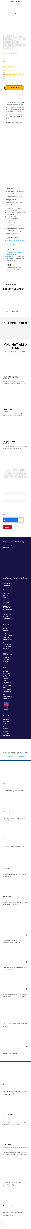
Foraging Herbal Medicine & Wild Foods (14, 74)
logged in (12, 292)
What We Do (6, 597)
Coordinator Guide (8, 726)
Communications (7, 639)
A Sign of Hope (7, 675)
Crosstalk (5, 678)
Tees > (5, 1085)
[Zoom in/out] (5, 1226)
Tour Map (5, 616)
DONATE (15, 572)
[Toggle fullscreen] (3, 1226)
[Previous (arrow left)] (0, 1228)
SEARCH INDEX (14, 87)
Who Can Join (6, 599)
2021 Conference (7, 693)
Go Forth (5, 632)
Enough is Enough (9, 442)
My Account (6, 721)
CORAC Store (6, 659)
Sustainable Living (7, 641)
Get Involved (6, 602)
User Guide (6, 725)
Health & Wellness (9, 66)
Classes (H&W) (8, 70)
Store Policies (6, 661)
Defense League (7, 646)
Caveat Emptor (8, 409)
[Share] (2, 1226)
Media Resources (7, 696)
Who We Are (6, 595)
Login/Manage (7, 585)
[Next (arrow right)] (2, 1228)
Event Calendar (7, 607)
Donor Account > (8, 1206)
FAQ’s (4, 723)
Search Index (6, 648)
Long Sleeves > (8, 1114)
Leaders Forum (7, 634)
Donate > (6, 1176)
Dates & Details (7, 614)
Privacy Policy (9, 756)
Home (5, 62)
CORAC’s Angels (7, 680)
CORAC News (6, 673)
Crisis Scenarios (7, 644)
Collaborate (6, 630)
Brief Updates (6, 684)
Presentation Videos (8, 618)
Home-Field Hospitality (10, 377)
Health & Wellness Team (11, 311)
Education (5, 642)
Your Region (6, 601)
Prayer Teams (6, 637)
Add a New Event (7, 609)
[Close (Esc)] (0, 1226)
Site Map (5, 728)
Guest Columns (7, 677)
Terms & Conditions (19, 756)
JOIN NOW (15, 2)
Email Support (6, 735)
